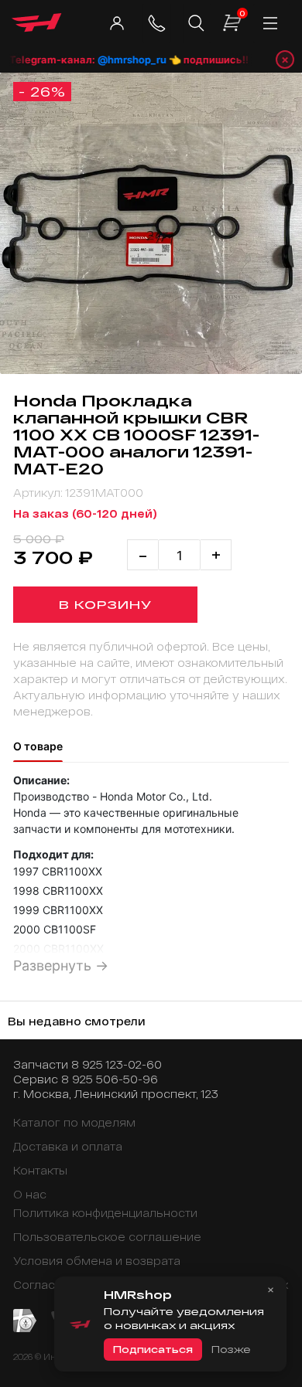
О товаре (38, 746)
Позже (230, 1349)
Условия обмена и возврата (96, 1260)
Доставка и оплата (67, 1146)
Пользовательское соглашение (107, 1236)
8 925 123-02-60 (116, 1064)
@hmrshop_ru (125, 59)
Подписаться (153, 1349)
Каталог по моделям (74, 1122)
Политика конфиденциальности (105, 1212)
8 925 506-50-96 (109, 1079)
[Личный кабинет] (116, 23)
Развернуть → (60, 965)
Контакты (40, 1170)
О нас (29, 1194)
